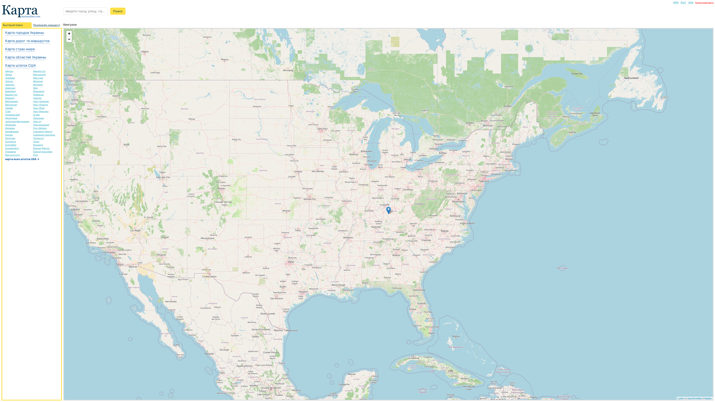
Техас (36, 141)
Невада (37, 98)
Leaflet (681, 398)
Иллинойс (10, 124)
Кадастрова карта (704, 2)
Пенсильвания (41, 124)
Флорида (38, 144)
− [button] (69, 39)
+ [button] (69, 33)
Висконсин (11, 104)
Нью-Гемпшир (41, 101)
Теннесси (38, 138)
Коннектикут (12, 148)
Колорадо (10, 141)
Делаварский (12, 114)
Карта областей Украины (25, 57)
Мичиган (38, 81)
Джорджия (11, 118)
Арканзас (10, 88)
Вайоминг (10, 91)
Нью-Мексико (41, 111)
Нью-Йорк (39, 108)
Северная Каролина (44, 134)
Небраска (38, 94)
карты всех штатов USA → (22, 159)
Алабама (10, 77)
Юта (35, 155)
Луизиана (10, 151)
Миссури (38, 77)
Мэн (35, 88)
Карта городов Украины (24, 33)
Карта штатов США (20, 65)
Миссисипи (39, 74)
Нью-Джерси (40, 104)
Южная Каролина (42, 151)
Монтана (38, 84)
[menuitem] (676, 2)
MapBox (708, 398)
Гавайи (9, 108)
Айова (8, 74)
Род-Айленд (40, 128)
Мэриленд (39, 91)
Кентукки (10, 138)
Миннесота (39, 71)
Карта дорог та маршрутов (27, 41)
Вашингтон (11, 94)
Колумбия (10, 144)
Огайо (36, 114)
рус (683, 2)
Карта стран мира (20, 49)
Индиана (10, 128)
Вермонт (10, 98)
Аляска (9, 81)
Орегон (37, 121)
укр (690, 2)
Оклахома (38, 118)
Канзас (9, 134)
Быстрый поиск (13, 25)
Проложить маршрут (46, 25)
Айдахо (9, 71)
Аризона (9, 84)
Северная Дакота (42, 131)
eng (676, 2)
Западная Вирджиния (17, 121)
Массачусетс (12, 155)
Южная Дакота (41, 148)
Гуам (8, 111)
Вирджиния (11, 101)
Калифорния (12, 131)
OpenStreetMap (694, 398)
